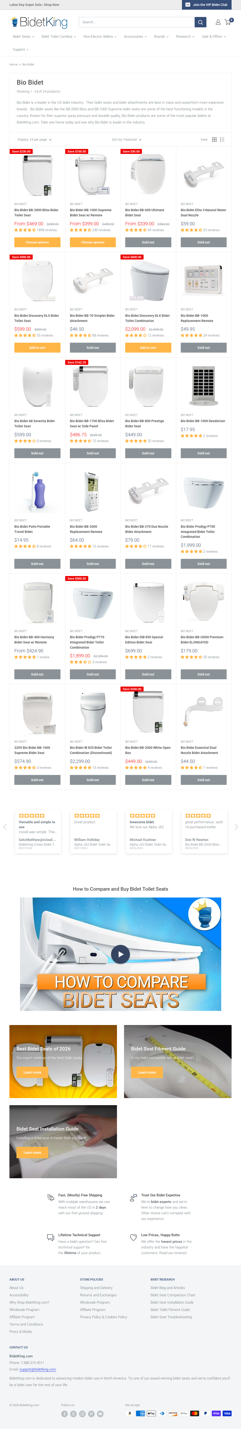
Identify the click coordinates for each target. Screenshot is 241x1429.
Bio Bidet (28, 64)
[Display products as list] (222, 139)
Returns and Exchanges (98, 1295)
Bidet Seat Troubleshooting (171, 1317)
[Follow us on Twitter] (73, 1414)
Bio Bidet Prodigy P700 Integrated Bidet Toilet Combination (198, 532)
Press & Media (20, 1332)
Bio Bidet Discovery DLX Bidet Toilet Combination (147, 318)
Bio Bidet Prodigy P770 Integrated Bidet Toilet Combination (87, 642)
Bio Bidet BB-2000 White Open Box (148, 750)
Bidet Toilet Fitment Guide (170, 1310)
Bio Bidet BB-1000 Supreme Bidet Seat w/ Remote (91, 212)
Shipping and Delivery (96, 1288)
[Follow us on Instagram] (82, 1414)
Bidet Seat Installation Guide (172, 1302)
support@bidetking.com (38, 1369)
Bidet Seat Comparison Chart (173, 1295)
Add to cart (37, 348)
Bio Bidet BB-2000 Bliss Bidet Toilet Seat (36, 212)
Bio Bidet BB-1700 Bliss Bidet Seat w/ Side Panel (92, 423)
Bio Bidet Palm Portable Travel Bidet (32, 529)
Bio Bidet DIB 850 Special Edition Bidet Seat (144, 639)
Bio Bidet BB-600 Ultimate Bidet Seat (144, 212)
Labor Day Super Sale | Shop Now (34, 5)
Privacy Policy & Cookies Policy (103, 1317)
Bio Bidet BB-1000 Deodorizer (203, 421)
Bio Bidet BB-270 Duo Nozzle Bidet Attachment (146, 529)
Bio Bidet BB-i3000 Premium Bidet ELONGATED (202, 639)
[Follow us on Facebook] (64, 1414)
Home (13, 64)
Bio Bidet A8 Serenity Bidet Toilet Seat (34, 423)
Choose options (37, 242)
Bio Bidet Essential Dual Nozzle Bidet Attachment (199, 750)
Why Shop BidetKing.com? (29, 1302)
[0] (228, 22)
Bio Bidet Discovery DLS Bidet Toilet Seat (36, 318)
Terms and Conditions (26, 1324)
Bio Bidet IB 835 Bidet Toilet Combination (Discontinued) (91, 750)
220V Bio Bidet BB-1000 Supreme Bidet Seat (32, 750)
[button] (6, 827)
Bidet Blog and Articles (168, 1288)
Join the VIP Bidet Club (210, 5)
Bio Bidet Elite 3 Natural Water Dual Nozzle (203, 212)
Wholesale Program (24, 1310)
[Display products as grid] (214, 139)
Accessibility (18, 1295)
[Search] (200, 22)
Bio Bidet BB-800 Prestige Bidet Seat (144, 423)
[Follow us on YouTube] (100, 1414)
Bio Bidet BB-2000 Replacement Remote (86, 529)
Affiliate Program (22, 1317)
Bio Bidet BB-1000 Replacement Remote (197, 318)
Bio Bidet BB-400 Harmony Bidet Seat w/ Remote (34, 639)
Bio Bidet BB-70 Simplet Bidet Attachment (92, 318)
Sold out (148, 242)
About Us (16, 1288)
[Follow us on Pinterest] (91, 1414)
